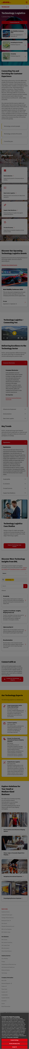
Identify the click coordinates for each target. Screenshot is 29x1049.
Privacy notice (10, 1037)
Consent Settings (14, 1040)
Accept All (14, 1047)
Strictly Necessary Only (14, 1043)
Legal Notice (15, 1037)
